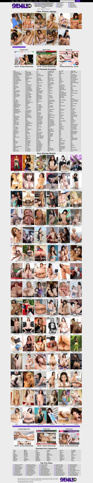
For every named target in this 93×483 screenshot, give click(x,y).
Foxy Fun (38, 74)
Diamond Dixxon (28, 123)
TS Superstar (59, 7)
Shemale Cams (42, 1)
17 (46, 426)
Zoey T (71, 151)
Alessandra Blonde (17, 80)
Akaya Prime (16, 78)
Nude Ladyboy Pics (45, 472)
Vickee (71, 123)
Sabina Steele (61, 148)
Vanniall (72, 119)
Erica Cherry (28, 140)
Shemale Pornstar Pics (60, 472)
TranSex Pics (71, 3)
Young (72, 460)
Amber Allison (16, 94)
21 (53, 426)
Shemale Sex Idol (59, 465)
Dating (48, 1)
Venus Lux (72, 122)
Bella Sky (15, 142)
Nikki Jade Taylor (62, 95)
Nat (59, 83)
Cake (26, 82)
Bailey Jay (15, 133)
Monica (49, 147)
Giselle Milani (39, 80)
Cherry (26, 98)
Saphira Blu (72, 71)
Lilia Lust (50, 102)
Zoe (71, 148)
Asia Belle (15, 118)
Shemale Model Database (46, 474)
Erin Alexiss (27, 142)
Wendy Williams (73, 132)
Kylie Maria (50, 87)
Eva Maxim (27, 148)
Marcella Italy (51, 119)
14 (40, 426)
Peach (60, 123)
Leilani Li (50, 95)
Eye (37, 71)
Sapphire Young (73, 72)
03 (21, 47)
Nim (60, 98)
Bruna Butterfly (28, 78)
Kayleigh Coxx (39, 146)
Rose (60, 145)
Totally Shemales (30, 467)
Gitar (37, 81)
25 (60, 426)
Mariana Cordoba (51, 124)
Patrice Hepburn (62, 120)
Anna (14, 108)
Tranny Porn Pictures (45, 471)
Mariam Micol (51, 123)
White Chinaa (73, 133)
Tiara (71, 102)
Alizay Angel (16, 87)
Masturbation (49, 454)
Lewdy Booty (50, 97)
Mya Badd (61, 71)
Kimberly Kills (51, 80)
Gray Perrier (39, 86)
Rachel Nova (61, 144)
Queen (60, 139)
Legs (48, 452)
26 (62, 426)
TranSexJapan (73, 469)
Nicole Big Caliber (63, 93)
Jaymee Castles (39, 118)
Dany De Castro (28, 117)
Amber (14, 93)
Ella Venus (27, 133)
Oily (60, 111)
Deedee (26, 120)
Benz (14, 145)
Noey (60, 103)
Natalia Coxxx (62, 86)
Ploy (60, 132)
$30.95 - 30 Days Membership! (24, 66)
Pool (61, 451)
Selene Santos (73, 78)
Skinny (61, 457)
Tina (71, 107)
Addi (14, 71)
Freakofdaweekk (39, 75)
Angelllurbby (16, 107)
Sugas (71, 88)
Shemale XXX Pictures (45, 469)
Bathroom (15, 456)
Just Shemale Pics (44, 468)
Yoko (71, 142)
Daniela (27, 113)
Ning (60, 101)
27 (64, 426)
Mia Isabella (50, 134)
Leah (49, 91)
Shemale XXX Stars (31, 471)
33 (75, 426)
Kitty (49, 81)
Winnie (71, 137)
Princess (60, 138)
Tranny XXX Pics (44, 464)
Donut (26, 126)
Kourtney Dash (51, 83)
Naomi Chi (61, 81)
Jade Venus (38, 110)
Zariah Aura (73, 147)
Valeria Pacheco (73, 116)
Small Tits (62, 459)
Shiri (71, 83)
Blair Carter (16, 149)
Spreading (73, 450)
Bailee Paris (15, 132)
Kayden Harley (39, 144)
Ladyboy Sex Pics (59, 464)
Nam (60, 74)
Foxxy (37, 73)
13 (39, 426)
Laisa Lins (50, 88)
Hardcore (38, 458)
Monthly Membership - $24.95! (69, 66)
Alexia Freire (16, 82)
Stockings (73, 451)
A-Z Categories (29, 1)
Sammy (60, 149)
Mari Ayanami (51, 120)
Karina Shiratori (39, 137)
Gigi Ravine (38, 79)
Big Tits (15, 460)
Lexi (49, 98)
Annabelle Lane (16, 109)
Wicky (71, 134)
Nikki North (61, 96)
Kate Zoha (38, 142)
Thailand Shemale (31, 470)
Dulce (26, 131)
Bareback (15, 454)
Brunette (26, 454)
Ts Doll (71, 110)
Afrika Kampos (16, 76)
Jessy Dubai (38, 130)
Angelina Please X (17, 104)
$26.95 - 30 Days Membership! (24, 446)
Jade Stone (38, 109)
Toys (72, 456)
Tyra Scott (72, 111)
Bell (14, 139)
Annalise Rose (16, 110)
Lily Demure (50, 105)
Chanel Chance (28, 94)
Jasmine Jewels (39, 116)
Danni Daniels (28, 116)
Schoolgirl (62, 456)
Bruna (26, 76)
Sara (71, 73)
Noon (60, 104)
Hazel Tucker (39, 93)
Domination (26, 459)
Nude (48, 456)
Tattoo (72, 452)
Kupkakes (50, 84)
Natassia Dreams (62, 89)
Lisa (49, 108)
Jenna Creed (39, 120)
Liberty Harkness (51, 101)
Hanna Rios (38, 88)
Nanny (60, 79)
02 (19, 47)
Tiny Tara (72, 108)
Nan (60, 75)
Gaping (37, 456)
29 (68, 426)
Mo (48, 146)
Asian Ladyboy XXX (45, 470)
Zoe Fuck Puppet (73, 149)
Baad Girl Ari (16, 131)
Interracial (38, 460)
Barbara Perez (16, 137)
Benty (14, 144)
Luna (49, 112)
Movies (17, 1)
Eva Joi (27, 146)
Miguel (49, 139)
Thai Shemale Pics (59, 469)
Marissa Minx (50, 125)
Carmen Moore (28, 88)
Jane (37, 111)
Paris (60, 117)
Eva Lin (27, 147)
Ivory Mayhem (39, 107)
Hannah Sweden (39, 90)
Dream (26, 127)
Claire (26, 105)
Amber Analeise (16, 95)
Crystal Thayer (28, 110)
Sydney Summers (74, 93)
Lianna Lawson (51, 100)
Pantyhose (49, 459)
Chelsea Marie (28, 97)
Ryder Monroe (62, 147)
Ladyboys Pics (44, 467)
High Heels (38, 459)
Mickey (49, 137)
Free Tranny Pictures (45, 475)
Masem (49, 126)
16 (44, 426)
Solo (61, 460)
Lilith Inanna (50, 103)
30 (70, 426)
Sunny (71, 89)
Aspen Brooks (16, 119)
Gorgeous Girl (39, 82)
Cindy (26, 104)
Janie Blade (38, 113)
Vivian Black (73, 127)
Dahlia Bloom (28, 111)
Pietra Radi (61, 129)
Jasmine (38, 115)
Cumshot (26, 458)
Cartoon (27, 91)
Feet (36, 451)
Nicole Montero (62, 94)
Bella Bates (15, 141)
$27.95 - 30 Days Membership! (46, 66)
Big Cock (15, 459)
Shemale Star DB (72, 4)
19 (50, 426)
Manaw (49, 116)
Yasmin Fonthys (73, 139)
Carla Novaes (28, 86)
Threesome (73, 454)
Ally (14, 89)
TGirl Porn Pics (44, 465)
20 (51, 426)
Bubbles (27, 79)
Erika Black (27, 141)
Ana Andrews (16, 101)
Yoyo (71, 144)
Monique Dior (50, 148)
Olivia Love (61, 112)
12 (37, 426)
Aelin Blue (15, 75)
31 (71, 426)
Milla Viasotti (50, 140)
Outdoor (48, 457)
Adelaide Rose (16, 72)
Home (13, 1)
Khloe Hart (50, 74)
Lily (48, 104)
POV (61, 453)
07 (28, 426)
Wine (71, 135)
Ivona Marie (39, 105)
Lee (48, 94)
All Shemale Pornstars (73, 7)
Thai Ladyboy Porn (31, 468)
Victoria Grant (73, 125)
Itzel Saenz (38, 104)
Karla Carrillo (39, 138)
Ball (14, 134)
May (49, 127)
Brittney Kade (28, 73)
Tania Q (72, 95)
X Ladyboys (29, 475)
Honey (37, 100)
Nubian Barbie (62, 105)
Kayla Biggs (39, 145)
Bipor (14, 148)
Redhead (61, 454)
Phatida (60, 127)
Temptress (72, 98)
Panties (48, 458)
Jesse (37, 127)
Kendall (38, 151)
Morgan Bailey (51, 149)
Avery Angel (15, 127)
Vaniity (71, 117)
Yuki (71, 146)
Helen (37, 94)
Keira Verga (39, 147)
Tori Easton (72, 109)
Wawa (71, 130)
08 (30, 426)
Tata (71, 97)
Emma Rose (27, 138)
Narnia (60, 82)
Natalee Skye (61, 84)
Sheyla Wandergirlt (74, 82)
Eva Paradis (27, 149)
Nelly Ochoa (61, 91)
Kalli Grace (38, 134)
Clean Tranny (72, 468)
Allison (14, 88)
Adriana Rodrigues (17, 74)
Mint (49, 144)
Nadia (60, 72)
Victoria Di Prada (74, 124)
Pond (60, 133)
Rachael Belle (62, 142)
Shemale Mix (58, 468)
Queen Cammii (62, 140)
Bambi (14, 135)
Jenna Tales (38, 124)
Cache (26, 80)
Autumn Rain (16, 124)
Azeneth (15, 130)
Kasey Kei (38, 141)
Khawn (49, 73)
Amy (14, 98)
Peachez (60, 124)
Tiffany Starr (73, 105)
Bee (14, 138)
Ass (14, 452)
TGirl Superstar (30, 469)
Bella (14, 140)
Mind (49, 142)
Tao (71, 96)
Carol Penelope (28, 89)
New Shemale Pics (59, 470)
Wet (72, 459)
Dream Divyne (28, 129)
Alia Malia (15, 83)
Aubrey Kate (16, 122)
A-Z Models (22, 1)
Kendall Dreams (51, 71)
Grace (37, 83)
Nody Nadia (61, 102)
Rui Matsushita (62, 146)
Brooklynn (27, 75)
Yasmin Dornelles (74, 138)
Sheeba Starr (73, 81)
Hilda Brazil (39, 95)
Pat (59, 119)
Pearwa (60, 125)
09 (31, 426)
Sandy (60, 151)
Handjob (37, 457)
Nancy (60, 78)
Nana (60, 76)
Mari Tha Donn (51, 122)
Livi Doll (49, 110)
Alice (14, 84)
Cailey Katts (27, 81)
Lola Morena (50, 111)
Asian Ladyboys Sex (74, 474)
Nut (59, 107)
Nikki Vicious (62, 97)
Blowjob (25, 452)
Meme (49, 132)
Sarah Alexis (73, 74)
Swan (71, 91)
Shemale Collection (60, 2)
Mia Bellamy (50, 133)
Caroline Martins (28, 90)
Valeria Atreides (73, 115)
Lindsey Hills (50, 107)
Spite (71, 87)
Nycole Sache (61, 109)
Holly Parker (39, 97)
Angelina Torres (16, 105)
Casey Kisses (28, 93)
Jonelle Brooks (39, 132)
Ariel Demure (16, 112)
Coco (26, 109)
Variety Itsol (73, 120)
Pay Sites (36, 1)
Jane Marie (38, 112)
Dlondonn (27, 124)
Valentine (72, 113)
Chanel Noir (27, 95)
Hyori (37, 102)
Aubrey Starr (16, 123)
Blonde (25, 451)
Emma (26, 137)
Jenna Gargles (39, 122)
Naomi (60, 80)
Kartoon (38, 140)
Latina (48, 451)
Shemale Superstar (60, 4)
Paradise (61, 116)
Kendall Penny (51, 72)
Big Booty (15, 458)
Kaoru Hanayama (40, 135)
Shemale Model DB (73, 475)
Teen (72, 453)
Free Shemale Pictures (74, 472)
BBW (14, 457)
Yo (71, 141)
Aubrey (14, 120)
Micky (49, 138)
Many (49, 118)
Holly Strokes (39, 98)
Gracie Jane (38, 84)
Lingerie (48, 453)
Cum (25, 457)
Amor (14, 97)
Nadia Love (61, 73)
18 (48, 426)
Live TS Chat (72, 471)
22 (55, 426)
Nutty (60, 108)
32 (73, 426)
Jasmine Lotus (39, 117)
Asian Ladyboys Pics (31, 472)
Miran (49, 145)
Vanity (71, 118)
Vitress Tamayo (73, 126)
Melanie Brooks (51, 131)
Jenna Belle (38, 119)
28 (66, 426)
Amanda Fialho (16, 90)
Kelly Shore (38, 149)
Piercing (61, 450)
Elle (26, 134)
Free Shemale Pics (72, 5)
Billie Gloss (15, 147)
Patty (60, 122)
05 (24, 47)
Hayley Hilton (39, 91)
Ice (37, 103)
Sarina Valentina (73, 75)
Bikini (25, 450)
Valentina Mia (73, 112)
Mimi (49, 141)
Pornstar (61, 452)
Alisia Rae (15, 86)
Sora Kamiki (73, 86)
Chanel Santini (28, 96)
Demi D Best (27, 122)
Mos (48, 151)
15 (42, 426)
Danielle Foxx (28, 115)
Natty (60, 90)
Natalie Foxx (61, 87)
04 (22, 47)
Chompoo (27, 101)
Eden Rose (27, 132)
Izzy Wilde (38, 108)
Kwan (49, 86)
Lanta (49, 89)
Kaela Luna (38, 133)
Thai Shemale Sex (73, 465)
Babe (14, 453)
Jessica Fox (38, 129)
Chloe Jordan (28, 100)
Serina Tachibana (74, 79)
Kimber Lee (50, 79)
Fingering (38, 452)
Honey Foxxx (39, 101)
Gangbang (38, 454)
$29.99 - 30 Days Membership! (69, 446)
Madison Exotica (51, 115)
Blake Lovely (16, 151)
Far (37, 72)
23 (57, 426)
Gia (37, 76)
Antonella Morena (17, 111)
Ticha (71, 104)
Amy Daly (15, 100)
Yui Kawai (72, 145)
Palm (60, 113)
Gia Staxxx (38, 78)
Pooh (60, 134)
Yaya (71, 140)
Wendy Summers (73, 131)
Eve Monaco (28, 151)
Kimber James (51, 78)
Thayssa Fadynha (74, 101)
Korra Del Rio (51, 82)
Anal (14, 450)
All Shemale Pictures (73, 6)
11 (35, 426)
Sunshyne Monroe (74, 90)
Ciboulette (27, 103)
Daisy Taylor (28, 112)
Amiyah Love (16, 96)
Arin (14, 113)
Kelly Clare (38, 148)
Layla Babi (50, 90)
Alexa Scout (15, 81)
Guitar (37, 87)
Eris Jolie (27, 144)
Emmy (26, 139)
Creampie (26, 456)
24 (59, 426)
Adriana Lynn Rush (17, 73)
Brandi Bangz (28, 72)
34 (77, 426)
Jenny (37, 125)
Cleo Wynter (28, 107)
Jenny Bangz (39, 126)
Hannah (38, 89)
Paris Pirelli (61, 118)
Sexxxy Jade (73, 80)
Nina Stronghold (62, 100)
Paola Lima (61, 115)
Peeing (48, 460)
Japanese (48, 450)
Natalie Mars (61, 88)
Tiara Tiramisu (73, 103)
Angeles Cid (15, 103)
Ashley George (16, 117)
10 (33, 426)
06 (26, 426)
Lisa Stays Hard (51, 109)
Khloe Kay (50, 75)
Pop (60, 135)
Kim (49, 76)
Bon (26, 71)
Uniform (73, 458)
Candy (26, 83)
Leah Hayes (50, 93)
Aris (14, 115)
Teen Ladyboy (72, 467)
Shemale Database (73, 464)
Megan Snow (50, 130)
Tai (71, 94)
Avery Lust (15, 129)
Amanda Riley (16, 91)
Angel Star (15, 102)
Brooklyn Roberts (29, 74)
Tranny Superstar (60, 5)
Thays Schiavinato (74, 100)
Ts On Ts (73, 457)
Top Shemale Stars (59, 471)
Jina (37, 131)
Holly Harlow (39, 96)
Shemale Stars (71, 2)
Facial (37, 450)
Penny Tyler (61, 126)
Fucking (37, 453)
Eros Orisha (27, 145)
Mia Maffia (50, 135)
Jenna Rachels (39, 123)
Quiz (60, 141)
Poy (60, 137)
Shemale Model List (60, 475)
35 (79, 426)
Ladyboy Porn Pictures (60, 474)
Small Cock (62, 458)
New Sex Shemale (59, 467)
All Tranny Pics (59, 6)
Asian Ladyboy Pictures (74, 470)
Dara (26, 119)
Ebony (25, 460)
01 (17, 47)
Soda (71, 84)
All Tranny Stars (30, 474)
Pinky (60, 131)
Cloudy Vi (27, 108)
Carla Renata (28, 87)
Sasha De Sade (73, 76)
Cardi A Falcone (28, 84)
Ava (14, 125)
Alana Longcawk (16, 79)
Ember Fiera (28, 135)
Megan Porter (50, 129)
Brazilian (26, 453)
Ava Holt (15, 126)
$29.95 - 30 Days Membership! (46, 446)
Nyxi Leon (61, 110)
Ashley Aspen (16, 116)
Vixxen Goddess (73, 129)
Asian (14, 451)
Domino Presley (28, 125)
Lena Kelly (50, 96)
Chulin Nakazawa (29, 102)
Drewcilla (27, 130)
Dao (26, 118)
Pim (60, 130)
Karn (37, 139)
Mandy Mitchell (51, 117)
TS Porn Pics (59, 3)
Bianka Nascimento (17, 146)
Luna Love (50, 113)
